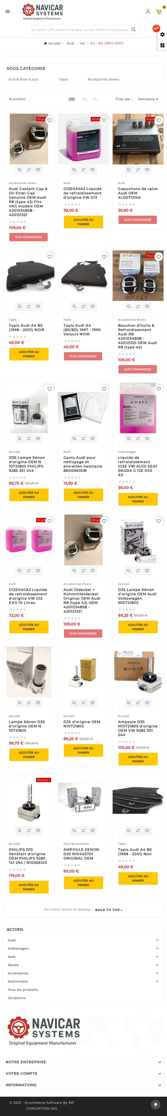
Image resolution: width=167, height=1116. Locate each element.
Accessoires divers (103, 79)
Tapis (63, 79)
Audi (12, 940)
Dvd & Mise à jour (23, 79)
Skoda (13, 965)
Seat (12, 957)
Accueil (15, 929)
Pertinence (149, 99)
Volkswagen (18, 948)
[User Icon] (150, 11)
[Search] (133, 29)
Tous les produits (23, 990)
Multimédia (18, 981)
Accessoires (18, 973)
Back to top (107, 910)
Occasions (17, 998)
